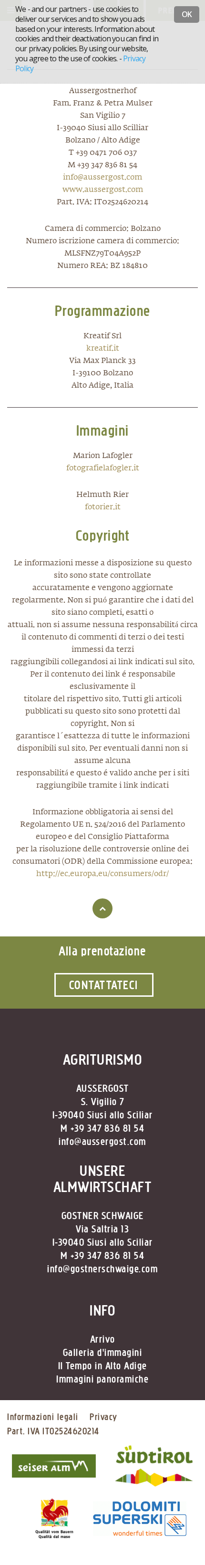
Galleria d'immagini (103, 1352)
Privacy (103, 1417)
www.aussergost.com (102, 190)
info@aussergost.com (102, 177)
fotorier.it (103, 507)
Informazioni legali (43, 1417)
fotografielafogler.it (102, 468)
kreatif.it (102, 349)
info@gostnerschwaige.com (102, 1269)
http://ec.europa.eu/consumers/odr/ (102, 874)
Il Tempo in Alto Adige (102, 1366)
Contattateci (104, 985)
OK (187, 14)
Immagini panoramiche (102, 1379)
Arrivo (102, 1339)
